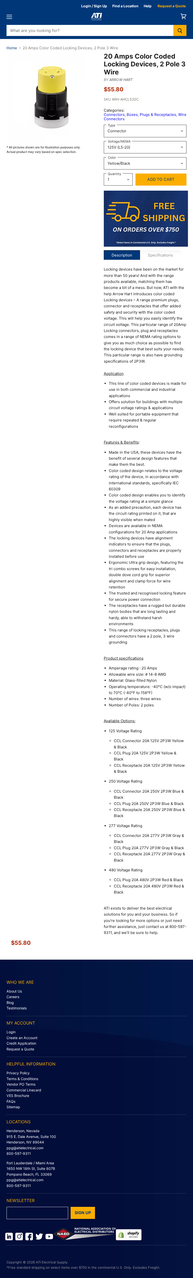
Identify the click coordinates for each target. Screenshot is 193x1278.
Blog (10, 1002)
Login (11, 1032)
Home (12, 48)
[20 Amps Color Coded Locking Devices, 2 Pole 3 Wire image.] (53, 98)
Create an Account (22, 1038)
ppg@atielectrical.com (25, 1148)
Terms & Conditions (22, 1079)
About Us (14, 991)
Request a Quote (172, 6)
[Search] (180, 30)
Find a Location (125, 6)
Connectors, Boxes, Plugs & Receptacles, (141, 114)
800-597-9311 (19, 1153)
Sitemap (13, 1107)
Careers (13, 997)
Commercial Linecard (24, 1090)
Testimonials (17, 1008)
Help (148, 6)
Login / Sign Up (94, 6)
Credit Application (21, 1043)
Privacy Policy (18, 1073)
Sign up (83, 1212)
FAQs (11, 1101)
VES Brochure (18, 1095)
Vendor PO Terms (21, 1084)
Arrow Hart (121, 79)
